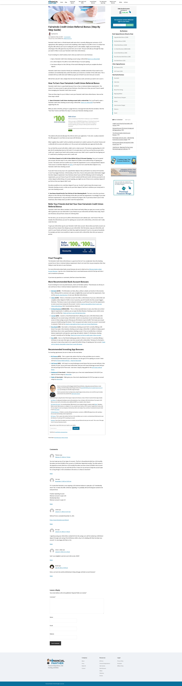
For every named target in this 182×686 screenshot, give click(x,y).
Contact (83, 668)
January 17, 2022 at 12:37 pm (63, 511)
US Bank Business (56, 309)
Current (53, 316)
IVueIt (115, 113)
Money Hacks (65, 437)
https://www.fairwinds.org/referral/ (59, 520)
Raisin (96, 404)
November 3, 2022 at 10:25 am (63, 481)
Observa (116, 109)
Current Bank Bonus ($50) (120, 53)
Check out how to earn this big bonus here (74, 313)
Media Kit (84, 666)
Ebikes (101, 670)
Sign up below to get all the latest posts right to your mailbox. (63, 425)
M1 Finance (54, 356)
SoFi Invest (54, 363)
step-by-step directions (61, 295)
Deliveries (102, 673)
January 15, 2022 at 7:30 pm (62, 531)
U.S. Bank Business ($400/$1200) (122, 49)
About (83, 661)
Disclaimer (119, 663)
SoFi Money (53, 400)
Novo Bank (54, 327)
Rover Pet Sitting (118, 90)
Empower (53, 420)
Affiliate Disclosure (68, 38)
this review (56, 409)
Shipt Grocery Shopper (120, 97)
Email (51, 625)
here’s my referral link (93, 59)
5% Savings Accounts (55, 404)
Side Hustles (102, 666)
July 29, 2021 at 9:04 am (61, 568)
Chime (53, 298)
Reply (51, 473)
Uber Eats (116, 82)
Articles (101, 675)
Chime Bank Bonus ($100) (120, 45)
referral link (68, 374)
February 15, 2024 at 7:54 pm (62, 457)
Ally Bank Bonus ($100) (120, 41)
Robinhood (54, 372)
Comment (53, 597)
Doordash (116, 78)
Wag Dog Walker (118, 93)
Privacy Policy (120, 661)
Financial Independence (105, 663)
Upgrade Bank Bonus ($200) (121, 37)
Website (52, 634)
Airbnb (116, 101)
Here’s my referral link (87, 102)
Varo (52, 338)
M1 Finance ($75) (118, 67)
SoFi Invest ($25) (118, 71)
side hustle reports (76, 393)
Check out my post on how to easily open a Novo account (86, 335)
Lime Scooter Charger (119, 105)
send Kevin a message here (61, 432)
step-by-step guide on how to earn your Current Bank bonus (81, 324)
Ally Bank (53, 291)
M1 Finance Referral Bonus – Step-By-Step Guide (68, 360)
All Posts (101, 661)
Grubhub (116, 86)
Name (51, 617)
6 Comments (67, 37)
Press (83, 663)
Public (53, 377)
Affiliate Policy (120, 666)
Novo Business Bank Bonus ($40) (122, 56)
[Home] (53, 2)
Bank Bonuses (57, 437)
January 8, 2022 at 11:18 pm (62, 552)
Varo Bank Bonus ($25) (119, 60)
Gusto (71, 164)
